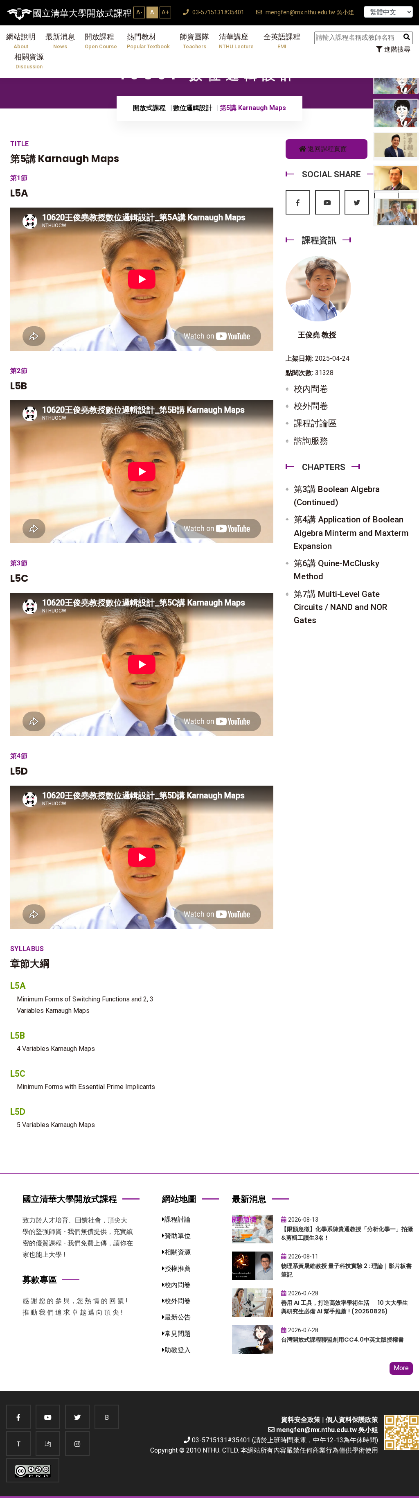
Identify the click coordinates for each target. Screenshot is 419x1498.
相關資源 (29, 61)
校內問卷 (311, 389)
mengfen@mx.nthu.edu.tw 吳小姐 (309, 12)
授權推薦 (177, 1268)
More (401, 1368)
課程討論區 (315, 423)
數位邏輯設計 (192, 108)
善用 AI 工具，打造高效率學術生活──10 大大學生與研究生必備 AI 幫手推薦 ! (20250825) (344, 1307)
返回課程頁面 (326, 149)
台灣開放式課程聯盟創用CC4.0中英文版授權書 (342, 1339)
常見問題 (177, 1334)
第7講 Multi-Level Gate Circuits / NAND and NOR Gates (340, 607)
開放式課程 (149, 108)
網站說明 (21, 41)
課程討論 (177, 1219)
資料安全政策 (300, 1419)
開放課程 (101, 41)
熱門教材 (148, 41)
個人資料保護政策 (352, 1419)
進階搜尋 (396, 49)
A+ (165, 12)
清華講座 (236, 41)
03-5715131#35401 (217, 12)
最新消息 (60, 41)
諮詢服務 (311, 441)
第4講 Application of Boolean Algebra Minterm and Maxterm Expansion (351, 533)
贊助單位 (177, 1236)
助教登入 (177, 1350)
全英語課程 (282, 41)
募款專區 (40, 1280)
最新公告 (177, 1317)
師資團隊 (194, 41)
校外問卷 (311, 406)
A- (139, 12)
